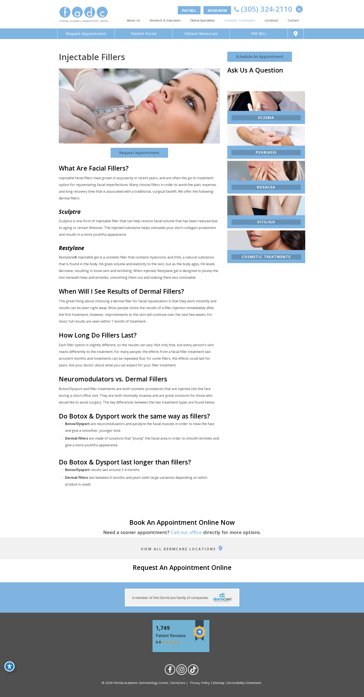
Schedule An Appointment (259, 56)
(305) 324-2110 (265, 9)
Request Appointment (86, 33)
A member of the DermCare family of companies (170, 597)
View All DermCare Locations (179, 549)
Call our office (186, 532)
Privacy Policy (200, 683)
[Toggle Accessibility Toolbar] (9, 666)
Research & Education (165, 20)
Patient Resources (201, 33)
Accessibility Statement (244, 683)
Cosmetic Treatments (239, 20)
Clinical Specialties (202, 20)
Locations (271, 20)
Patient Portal (143, 33)
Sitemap (219, 683)
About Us (133, 20)
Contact (293, 20)
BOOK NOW (217, 10)
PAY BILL (189, 10)
